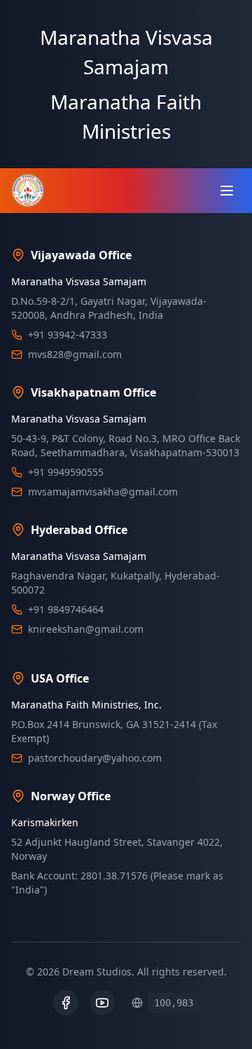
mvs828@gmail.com (75, 354)
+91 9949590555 (66, 472)
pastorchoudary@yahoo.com (95, 758)
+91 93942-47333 (67, 334)
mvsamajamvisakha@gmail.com (103, 491)
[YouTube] (102, 1002)
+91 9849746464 (66, 609)
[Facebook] (65, 1002)
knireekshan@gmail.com (86, 629)
